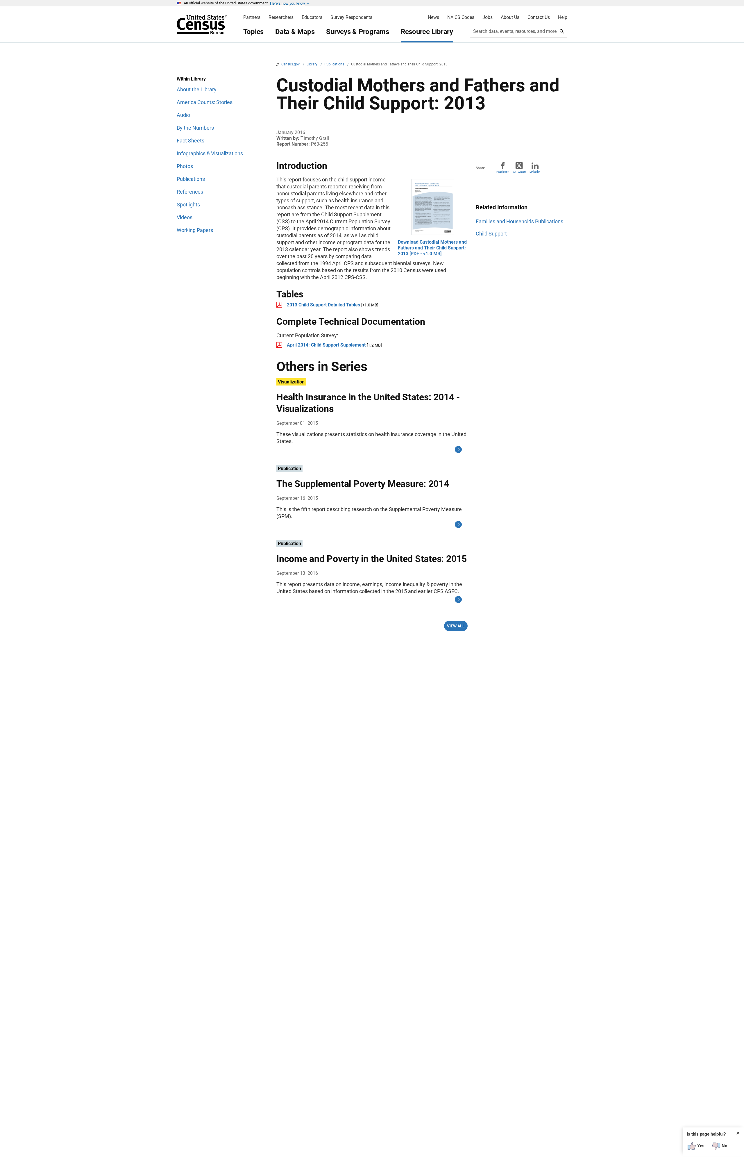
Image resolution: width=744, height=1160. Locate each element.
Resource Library (427, 32)
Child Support (491, 234)
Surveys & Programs (357, 32)
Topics (253, 32)
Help (562, 17)
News (433, 17)
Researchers (281, 17)
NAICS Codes (460, 17)
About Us (510, 17)
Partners (251, 17)
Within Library (191, 79)
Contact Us (538, 17)
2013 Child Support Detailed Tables (323, 305)
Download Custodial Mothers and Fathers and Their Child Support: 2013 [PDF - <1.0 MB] (432, 247)
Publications (334, 64)
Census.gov (291, 64)
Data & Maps (294, 32)
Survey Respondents (351, 17)
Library (312, 64)
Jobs (487, 17)
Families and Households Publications (519, 221)
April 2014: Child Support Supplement (326, 345)
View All (456, 626)
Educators (312, 17)
